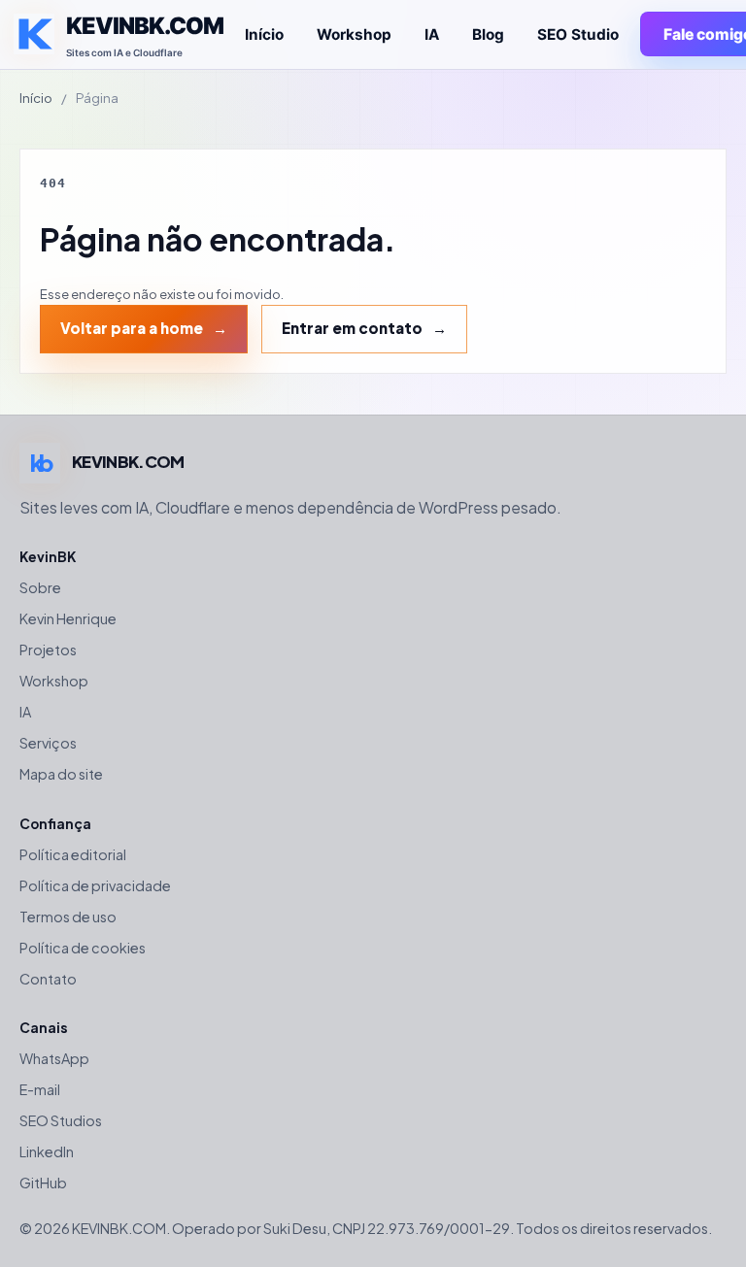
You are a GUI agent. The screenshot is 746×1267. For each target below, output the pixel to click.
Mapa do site (61, 774)
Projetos (48, 649)
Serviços (48, 742)
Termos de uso (68, 916)
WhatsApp (54, 1058)
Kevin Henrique (68, 618)
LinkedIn (46, 1151)
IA (431, 34)
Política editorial (72, 854)
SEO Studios (60, 1120)
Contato (48, 978)
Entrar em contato (352, 327)
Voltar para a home (131, 327)
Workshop (354, 34)
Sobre (40, 587)
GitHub (43, 1182)
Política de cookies (82, 947)
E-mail (39, 1089)
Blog (488, 34)
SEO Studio (578, 34)
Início (264, 34)
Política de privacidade (95, 885)
